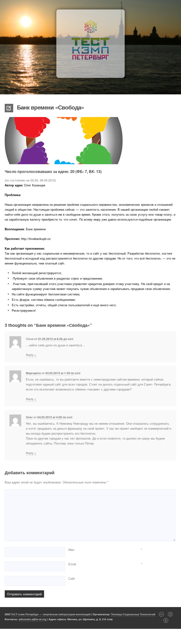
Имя (71, 549)
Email (72, 564)
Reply (31, 354)
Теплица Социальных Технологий (133, 614)
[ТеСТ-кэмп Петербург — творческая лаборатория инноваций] (90, 43)
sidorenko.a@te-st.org (32, 619)
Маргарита (33, 373)
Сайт (71, 578)
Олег (29, 417)
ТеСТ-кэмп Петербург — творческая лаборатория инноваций (50, 614)
